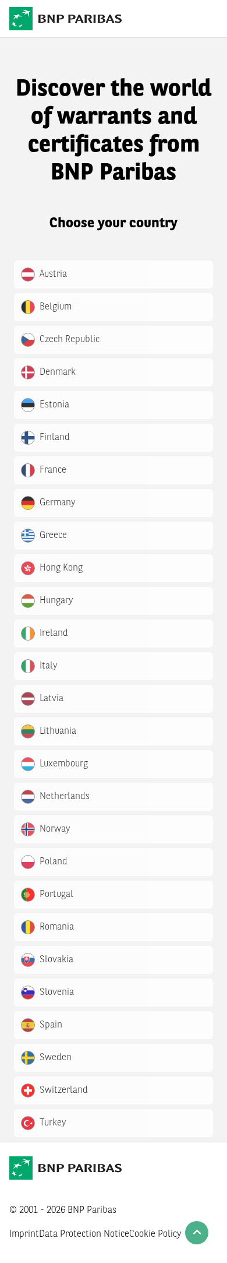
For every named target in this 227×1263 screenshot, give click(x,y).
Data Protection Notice (84, 1234)
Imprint (24, 1234)
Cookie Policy (155, 1234)
